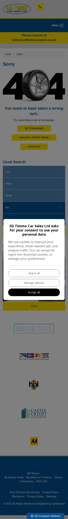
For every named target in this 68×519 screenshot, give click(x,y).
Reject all (34, 273)
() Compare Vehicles (47, 515)
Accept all (34, 292)
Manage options (34, 283)
